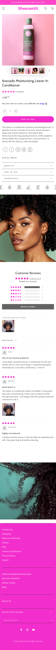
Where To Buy (8, 582)
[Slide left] (7, 71)
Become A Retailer (11, 578)
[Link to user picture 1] (8, 409)
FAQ (4, 547)
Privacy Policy (8, 555)
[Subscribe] (52, 620)
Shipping (6, 533)
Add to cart (28, 119)
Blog (4, 587)
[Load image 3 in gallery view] (28, 71)
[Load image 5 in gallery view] (42, 71)
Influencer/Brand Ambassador (16, 574)
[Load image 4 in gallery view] (35, 71)
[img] (8, 348)
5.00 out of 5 (35, 278)
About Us (6, 601)
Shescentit (24, 641)
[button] (45, 8)
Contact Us (7, 529)
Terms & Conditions (11, 551)
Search (5, 560)
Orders (5, 542)
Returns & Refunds (11, 538)
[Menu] (3, 8)
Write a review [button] (28, 306)
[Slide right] (49, 71)
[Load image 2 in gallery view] (21, 71)
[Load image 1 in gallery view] (14, 71)
